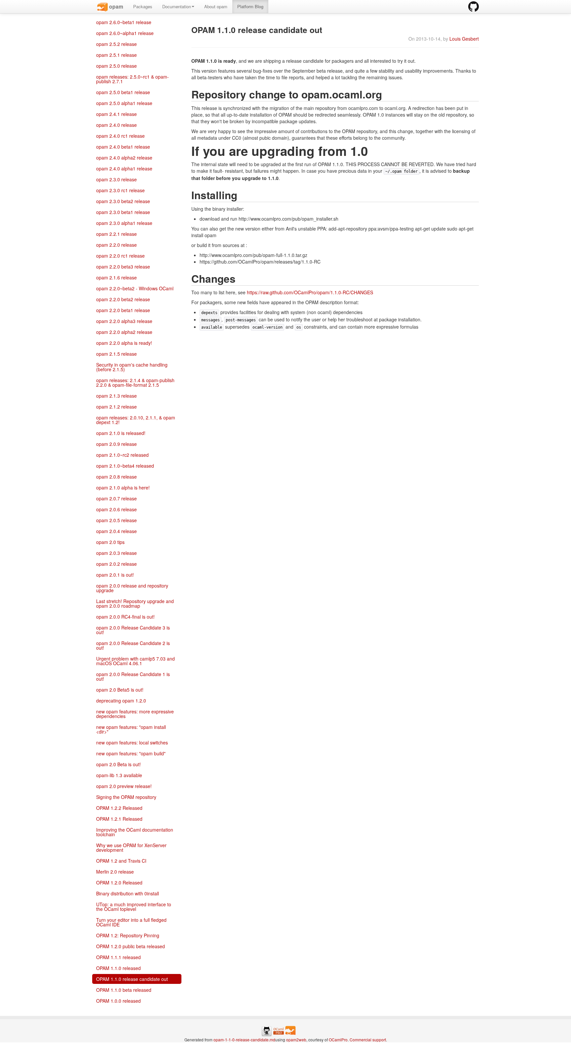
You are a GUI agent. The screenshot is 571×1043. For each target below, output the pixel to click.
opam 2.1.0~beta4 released (125, 465)
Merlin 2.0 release (115, 871)
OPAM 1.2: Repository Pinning (127, 935)
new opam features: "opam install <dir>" (131, 729)
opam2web (296, 1039)
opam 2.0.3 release (116, 553)
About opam (215, 6)
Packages (142, 6)
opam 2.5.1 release (116, 55)
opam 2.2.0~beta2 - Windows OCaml (134, 288)
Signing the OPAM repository (126, 797)
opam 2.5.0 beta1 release (123, 92)
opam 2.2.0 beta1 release (123, 310)
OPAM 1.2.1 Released (119, 818)
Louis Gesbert (464, 38)
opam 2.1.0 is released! (120, 433)
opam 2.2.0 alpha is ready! (124, 343)
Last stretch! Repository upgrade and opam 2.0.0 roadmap (135, 603)
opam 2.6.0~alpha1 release (125, 33)
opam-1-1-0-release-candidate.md (244, 1039)
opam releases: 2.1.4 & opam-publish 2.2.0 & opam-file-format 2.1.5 (135, 382)
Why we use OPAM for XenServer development (131, 847)
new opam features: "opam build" (131, 753)
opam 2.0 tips (110, 542)
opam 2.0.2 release (116, 563)
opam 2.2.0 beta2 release (123, 299)
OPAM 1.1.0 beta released (123, 990)
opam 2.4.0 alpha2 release (124, 157)
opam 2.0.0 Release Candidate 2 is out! (133, 645)
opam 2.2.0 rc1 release (120, 255)
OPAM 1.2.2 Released (119, 808)
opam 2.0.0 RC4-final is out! (125, 616)
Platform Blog (250, 6)
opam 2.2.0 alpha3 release (124, 321)
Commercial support (368, 1039)
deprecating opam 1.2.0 (121, 700)
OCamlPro (338, 1039)
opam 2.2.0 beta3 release (123, 266)
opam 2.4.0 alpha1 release (124, 168)
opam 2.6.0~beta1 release (123, 22)
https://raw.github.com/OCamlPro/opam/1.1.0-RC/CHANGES (310, 292)
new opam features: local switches (132, 742)
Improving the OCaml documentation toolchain (134, 832)
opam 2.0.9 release (116, 444)
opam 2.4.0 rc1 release (120, 135)
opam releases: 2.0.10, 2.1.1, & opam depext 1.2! (135, 419)
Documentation (176, 6)
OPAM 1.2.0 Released (119, 882)
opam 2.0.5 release (116, 520)
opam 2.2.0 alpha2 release (124, 332)
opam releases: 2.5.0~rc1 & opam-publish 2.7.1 (132, 79)
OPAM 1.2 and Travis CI (121, 860)
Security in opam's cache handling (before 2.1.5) (132, 367)
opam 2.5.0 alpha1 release (124, 103)
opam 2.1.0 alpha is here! (123, 487)
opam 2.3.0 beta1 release (123, 212)
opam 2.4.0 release (116, 125)
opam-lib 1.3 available (119, 775)
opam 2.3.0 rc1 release (120, 190)
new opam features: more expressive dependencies (135, 713)
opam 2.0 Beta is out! (118, 764)
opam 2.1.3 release (116, 395)
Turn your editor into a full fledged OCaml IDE (131, 922)
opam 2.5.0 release (116, 65)
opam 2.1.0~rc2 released (122, 454)
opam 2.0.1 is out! (115, 574)
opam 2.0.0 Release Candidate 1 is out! (133, 676)
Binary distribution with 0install (127, 893)
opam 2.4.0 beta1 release (123, 146)
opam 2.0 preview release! (124, 786)
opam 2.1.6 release (116, 277)
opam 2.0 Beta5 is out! (119, 689)
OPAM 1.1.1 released (118, 957)
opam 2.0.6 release (116, 509)
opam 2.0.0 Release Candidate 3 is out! (133, 629)
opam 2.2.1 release (116, 234)
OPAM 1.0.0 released (118, 1000)
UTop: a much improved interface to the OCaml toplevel (133, 906)
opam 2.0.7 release (116, 498)
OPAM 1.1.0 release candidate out (132, 979)
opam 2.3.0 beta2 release (123, 201)
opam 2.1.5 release (116, 353)
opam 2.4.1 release (116, 114)
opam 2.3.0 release (116, 179)
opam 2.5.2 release (116, 44)
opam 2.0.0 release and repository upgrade (132, 587)
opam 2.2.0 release (116, 244)
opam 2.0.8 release (116, 476)
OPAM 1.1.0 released (118, 968)
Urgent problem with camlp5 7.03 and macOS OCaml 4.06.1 (135, 660)
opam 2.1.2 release (116, 406)
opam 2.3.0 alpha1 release (124, 223)
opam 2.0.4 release (116, 531)
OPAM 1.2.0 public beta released (130, 946)
